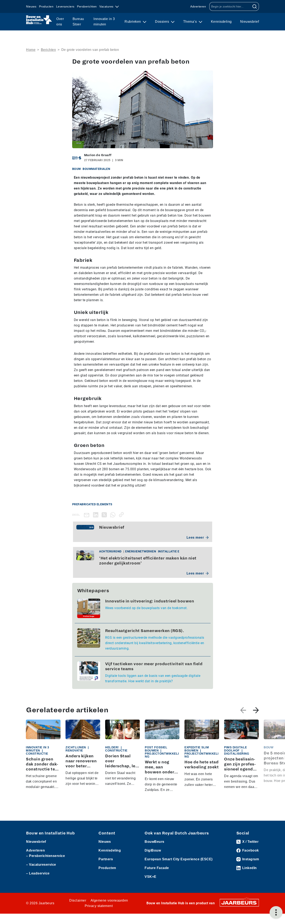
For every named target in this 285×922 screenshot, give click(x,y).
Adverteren (198, 6)
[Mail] (87, 515)
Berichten (48, 49)
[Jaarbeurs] (239, 902)
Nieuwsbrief (249, 21)
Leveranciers (65, 6)
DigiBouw (153, 850)
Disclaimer (77, 900)
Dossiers (162, 21)
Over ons (60, 21)
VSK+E (150, 876)
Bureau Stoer (78, 21)
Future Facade (157, 868)
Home (30, 49)
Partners (105, 859)
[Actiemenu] (276, 912)
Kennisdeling (221, 21)
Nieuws (31, 6)
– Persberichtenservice (45, 856)
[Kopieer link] (122, 514)
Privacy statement (99, 906)
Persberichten (87, 6)
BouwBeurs (154, 841)
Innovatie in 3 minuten (104, 21)
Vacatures (106, 6)
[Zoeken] (254, 6)
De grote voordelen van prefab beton (90, 49)
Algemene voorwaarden (109, 900)
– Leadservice (38, 873)
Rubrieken (133, 21)
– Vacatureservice (41, 864)
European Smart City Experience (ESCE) (179, 859)
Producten (46, 6)
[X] (105, 514)
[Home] (39, 20)
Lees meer (195, 537)
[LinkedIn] (96, 514)
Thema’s (190, 21)
